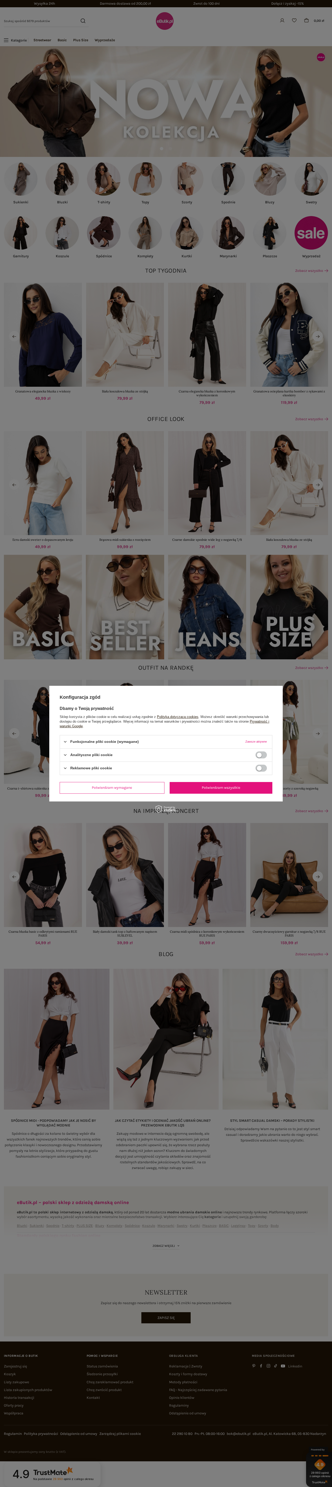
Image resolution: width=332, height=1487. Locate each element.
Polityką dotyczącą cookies (177, 716)
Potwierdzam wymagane (112, 787)
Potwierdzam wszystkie (221, 787)
